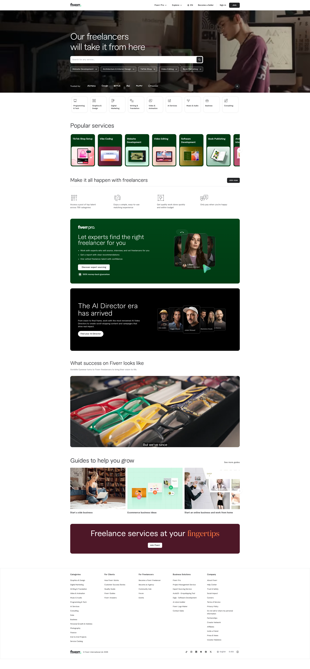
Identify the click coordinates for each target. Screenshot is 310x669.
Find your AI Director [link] (91, 334)
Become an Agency (146, 585)
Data (72, 615)
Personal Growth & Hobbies (81, 624)
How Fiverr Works (111, 580)
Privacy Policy (212, 606)
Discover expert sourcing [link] (94, 267)
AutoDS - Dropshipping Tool (184, 593)
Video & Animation (77, 593)
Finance (73, 633)
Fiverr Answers (110, 598)
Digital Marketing (77, 585)
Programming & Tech (78, 602)
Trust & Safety (212, 589)
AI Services (74, 606)
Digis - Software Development (185, 598)
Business (73, 619)
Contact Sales (178, 611)
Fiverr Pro (177, 580)
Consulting (74, 611)
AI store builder (179, 602)
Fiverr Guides (109, 593)
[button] (160, 5)
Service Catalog (76, 641)
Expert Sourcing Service (182, 589)
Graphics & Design (77, 580)
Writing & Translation (78, 589)
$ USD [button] (231, 652)
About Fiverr (212, 580)
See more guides (232, 462)
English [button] (223, 652)
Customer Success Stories (114, 585)
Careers (210, 598)
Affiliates (210, 627)
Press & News (212, 635)
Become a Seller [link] (206, 5)
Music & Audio (76, 598)
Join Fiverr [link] (155, 545)
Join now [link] (233, 180)
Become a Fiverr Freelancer (150, 580)
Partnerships (212, 618)
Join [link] (234, 5)
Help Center (212, 585)
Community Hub (145, 589)
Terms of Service (213, 602)
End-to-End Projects (78, 637)
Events (141, 598)
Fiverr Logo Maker (180, 606)
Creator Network (214, 622)
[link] (84, 69)
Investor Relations (214, 640)
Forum (141, 593)
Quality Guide (109, 589)
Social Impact (212, 593)
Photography (75, 628)
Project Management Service (184, 585)
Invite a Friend (212, 631)
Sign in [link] (223, 5)
